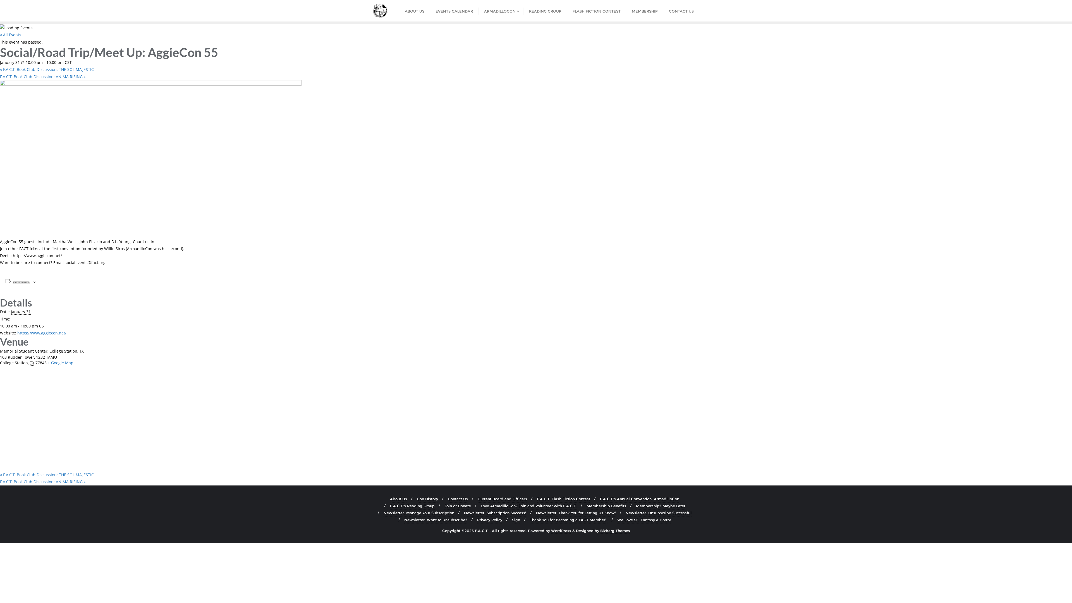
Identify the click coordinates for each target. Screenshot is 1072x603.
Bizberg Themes (615, 530)
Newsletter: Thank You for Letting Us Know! (576, 513)
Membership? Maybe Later (660, 506)
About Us (398, 499)
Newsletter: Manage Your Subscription (419, 513)
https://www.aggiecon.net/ (41, 333)
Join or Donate (457, 506)
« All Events (10, 34)
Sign (516, 520)
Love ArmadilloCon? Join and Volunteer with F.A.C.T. (529, 506)
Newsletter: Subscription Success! (495, 513)
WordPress (561, 530)
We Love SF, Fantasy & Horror (644, 520)
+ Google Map (60, 362)
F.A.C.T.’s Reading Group (412, 506)
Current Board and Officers (502, 499)
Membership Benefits (606, 506)
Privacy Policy (489, 520)
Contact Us (458, 499)
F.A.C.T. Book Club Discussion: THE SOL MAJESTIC (47, 69)
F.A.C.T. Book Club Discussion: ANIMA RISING (43, 76)
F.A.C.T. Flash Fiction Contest (563, 499)
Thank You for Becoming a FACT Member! (568, 520)
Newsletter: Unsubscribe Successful (658, 513)
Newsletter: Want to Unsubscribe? (435, 520)
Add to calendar (21, 282)
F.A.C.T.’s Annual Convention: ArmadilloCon (639, 499)
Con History (427, 499)
